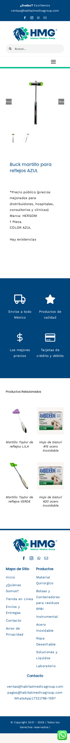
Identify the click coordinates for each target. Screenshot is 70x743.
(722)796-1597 (44, 698)
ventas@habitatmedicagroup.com (35, 10)
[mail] (45, 17)
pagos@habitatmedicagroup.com (34, 692)
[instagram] (31, 17)
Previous (9, 101)
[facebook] (24, 17)
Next (61, 101)
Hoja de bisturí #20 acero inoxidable (50, 501)
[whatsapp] (38, 17)
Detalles (14, 423)
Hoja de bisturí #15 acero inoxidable (50, 446)
